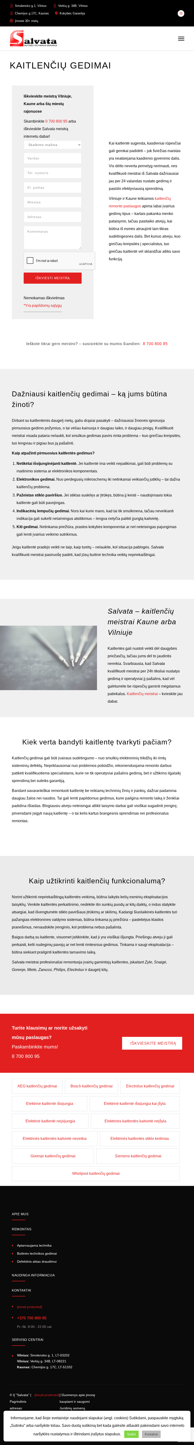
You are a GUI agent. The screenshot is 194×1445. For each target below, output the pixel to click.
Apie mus (20, 1214)
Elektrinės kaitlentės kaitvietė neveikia (55, 1139)
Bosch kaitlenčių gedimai (92, 1086)
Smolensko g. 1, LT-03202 (43, 1355)
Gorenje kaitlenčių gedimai (53, 1156)
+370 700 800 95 (31, 1318)
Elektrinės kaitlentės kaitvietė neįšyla (135, 1121)
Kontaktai (151, 1434)
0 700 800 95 (56, 121)
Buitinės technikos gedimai (37, 1253)
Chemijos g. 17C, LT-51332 (44, 1367)
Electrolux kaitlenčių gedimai (150, 1086)
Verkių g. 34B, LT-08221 (41, 1361)
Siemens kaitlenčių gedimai (138, 1156)
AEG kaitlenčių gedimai (37, 1086)
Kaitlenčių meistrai (142, 694)
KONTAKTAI (21, 1290)
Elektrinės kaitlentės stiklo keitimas (139, 1139)
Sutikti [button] (131, 1434)
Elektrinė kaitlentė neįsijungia (50, 1121)
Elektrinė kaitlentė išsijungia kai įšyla (135, 1104)
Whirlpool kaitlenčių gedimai (96, 1173)
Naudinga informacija (33, 1275)
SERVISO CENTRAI (28, 1340)
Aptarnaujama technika (34, 1245)
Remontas (21, 1229)
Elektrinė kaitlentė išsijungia (49, 1104)
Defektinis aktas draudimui (37, 1261)
